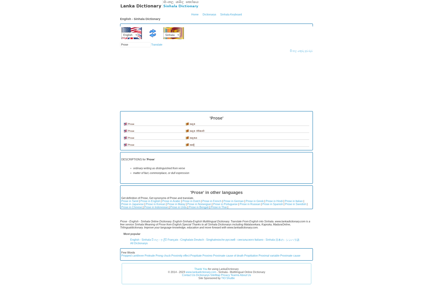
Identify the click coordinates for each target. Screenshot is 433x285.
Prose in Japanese (132, 204)
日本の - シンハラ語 (287, 239)
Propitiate (196, 255)
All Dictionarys (139, 243)
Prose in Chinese (131, 207)
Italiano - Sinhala (265, 239)
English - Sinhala (140, 239)
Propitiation (251, 255)
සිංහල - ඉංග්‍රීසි (159, 239)
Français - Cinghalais (180, 239)
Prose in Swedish (295, 204)
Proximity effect (180, 255)
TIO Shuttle (228, 278)
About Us (245, 275)
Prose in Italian (294, 201)
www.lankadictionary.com (201, 272)
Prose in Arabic (171, 201)
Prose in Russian (250, 204)
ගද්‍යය (193, 137)
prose (131, 124)
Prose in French (211, 201)
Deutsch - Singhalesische (209, 239)
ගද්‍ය (192, 124)
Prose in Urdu (178, 207)
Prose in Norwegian (199, 204)
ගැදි (192, 144)
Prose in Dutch (191, 201)
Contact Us (188, 275)
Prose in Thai (219, 207)
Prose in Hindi (274, 201)
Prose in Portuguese (225, 204)
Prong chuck (163, 255)
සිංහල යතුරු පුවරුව (301, 50)
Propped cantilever (132, 255)
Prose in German (233, 201)
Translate (156, 44)
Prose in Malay (176, 204)
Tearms (235, 275)
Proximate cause (290, 255)
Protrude (150, 255)
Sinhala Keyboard (231, 14)
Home (195, 14)
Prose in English (150, 201)
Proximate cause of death (228, 255)
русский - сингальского (239, 239)
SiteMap (215, 275)
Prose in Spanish (272, 204)
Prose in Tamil (129, 201)
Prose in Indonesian (156, 207)
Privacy (225, 275)
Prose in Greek (255, 201)
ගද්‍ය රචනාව (197, 131)
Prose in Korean (155, 204)
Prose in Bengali (199, 207)
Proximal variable (269, 255)
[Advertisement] (216, 78)
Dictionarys (209, 14)
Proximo (207, 255)
